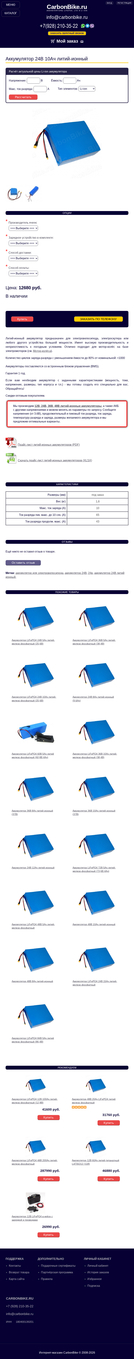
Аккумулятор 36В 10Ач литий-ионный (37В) (94, 812)
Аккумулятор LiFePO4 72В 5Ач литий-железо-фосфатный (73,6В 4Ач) (94, 869)
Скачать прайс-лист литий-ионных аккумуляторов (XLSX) (55, 460)
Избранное (94, 1278)
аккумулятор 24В (76, 573)
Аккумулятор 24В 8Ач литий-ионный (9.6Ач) (93, 698)
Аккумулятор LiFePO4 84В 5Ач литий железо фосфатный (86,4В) (33, 1040)
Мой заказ (66, 41)
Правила (47, 1278)
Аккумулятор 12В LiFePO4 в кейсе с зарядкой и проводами (32, 1218)
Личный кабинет (97, 1265)
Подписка (93, 1285)
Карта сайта (16, 1278)
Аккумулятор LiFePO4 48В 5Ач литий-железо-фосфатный (33, 926)
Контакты (15, 1265)
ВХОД (109, 3)
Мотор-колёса (42, 350)
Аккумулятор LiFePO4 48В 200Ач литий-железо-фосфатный (35, 1162)
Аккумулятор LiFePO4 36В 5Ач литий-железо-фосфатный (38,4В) (94, 642)
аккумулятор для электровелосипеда (39, 573)
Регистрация (124, 3)
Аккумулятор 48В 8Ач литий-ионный (32, 981)
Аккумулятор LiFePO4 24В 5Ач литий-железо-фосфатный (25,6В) (33, 642)
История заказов (98, 1272)
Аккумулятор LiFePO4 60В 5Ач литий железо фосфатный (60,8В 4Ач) (33, 755)
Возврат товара (19, 1272)
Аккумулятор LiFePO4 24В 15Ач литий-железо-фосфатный (95, 983)
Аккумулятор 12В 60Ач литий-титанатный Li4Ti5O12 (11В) (95, 1162)
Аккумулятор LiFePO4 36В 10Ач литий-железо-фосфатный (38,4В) (95, 755)
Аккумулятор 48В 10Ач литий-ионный (94, 924)
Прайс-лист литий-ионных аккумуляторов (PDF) (49, 444)
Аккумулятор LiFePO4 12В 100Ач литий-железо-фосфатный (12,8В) (35, 1101)
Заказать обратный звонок (67, 33)
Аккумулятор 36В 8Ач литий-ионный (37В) (32, 812)
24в (90, 573)
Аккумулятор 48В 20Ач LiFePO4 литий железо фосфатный (94, 1101)
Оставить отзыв (23, 562)
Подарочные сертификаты (58, 1265)
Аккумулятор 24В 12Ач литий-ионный (33, 867)
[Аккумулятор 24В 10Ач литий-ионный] (67, 177)
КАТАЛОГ (11, 13)
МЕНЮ (10, 4)
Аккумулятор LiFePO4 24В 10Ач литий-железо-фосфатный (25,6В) (34, 698)
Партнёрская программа (57, 1272)
